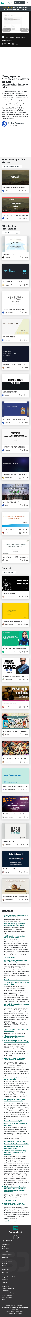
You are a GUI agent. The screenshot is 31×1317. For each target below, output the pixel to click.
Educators (4, 1263)
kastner (7, 872)
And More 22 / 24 (10, 1200)
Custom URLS (6, 1290)
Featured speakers (7, 1254)
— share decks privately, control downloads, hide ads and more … (15, 8)
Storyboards (5, 1248)
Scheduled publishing (8, 1293)
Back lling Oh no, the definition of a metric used (16, 1124)
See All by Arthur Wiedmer (11, 166)
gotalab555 (8, 477)
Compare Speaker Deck (8, 1277)
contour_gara (9, 312)
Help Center (5, 1272)
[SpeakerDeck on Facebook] (13, 1236)
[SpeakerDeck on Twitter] (17, 1236)
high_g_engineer (9, 285)
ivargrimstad (9, 817)
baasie (7, 734)
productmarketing (10, 789)
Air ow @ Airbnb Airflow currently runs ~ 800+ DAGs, (16, 961)
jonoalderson (9, 707)
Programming (8, 40)
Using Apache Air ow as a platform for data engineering (16, 916)
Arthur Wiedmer (16, 123)
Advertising (5, 1279)
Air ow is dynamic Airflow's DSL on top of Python (16, 983)
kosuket (7, 422)
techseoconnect (10, 652)
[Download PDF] (17, 44)
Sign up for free (19, 3)
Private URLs (5, 1286)
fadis (6, 505)
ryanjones (8, 762)
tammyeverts (9, 899)
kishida (7, 532)
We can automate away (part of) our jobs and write (16, 1030)
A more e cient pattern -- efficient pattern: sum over (15, 1078)
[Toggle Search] (27, 2)
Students (4, 1265)
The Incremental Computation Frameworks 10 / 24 (14, 1036)
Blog (3, 1274)
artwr (6, 190)
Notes (3, 1299)
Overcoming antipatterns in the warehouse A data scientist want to (16, 1041)
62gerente (8, 844)
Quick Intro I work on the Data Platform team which (14, 936)
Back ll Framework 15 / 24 (13, 1121)
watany (7, 395)
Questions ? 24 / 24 (10, 1221)
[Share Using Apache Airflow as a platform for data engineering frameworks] (9, 43)
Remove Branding (7, 1295)
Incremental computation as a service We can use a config (14, 1100)
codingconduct (9, 596)
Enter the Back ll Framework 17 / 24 (16, 1141)
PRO (17, 651)
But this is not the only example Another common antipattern (15, 1059)
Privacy (17, 1311)
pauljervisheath (9, 624)
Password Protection (8, 1288)
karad (6, 560)
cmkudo (7, 450)
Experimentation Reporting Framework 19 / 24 (13, 1147)
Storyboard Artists (7, 1261)
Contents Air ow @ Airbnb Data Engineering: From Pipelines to (14, 924)
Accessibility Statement (15, 1313)
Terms (12, 1311)
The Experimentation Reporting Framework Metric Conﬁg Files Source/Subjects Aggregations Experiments (15, 1189)
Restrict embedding (7, 1297)
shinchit (7, 367)
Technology (5, 1246)
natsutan (7, 340)
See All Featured (8, 572)
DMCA (22, 1311)
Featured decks (6, 1252)
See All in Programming (10, 232)
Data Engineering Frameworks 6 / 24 (16, 980)
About (8, 1311)
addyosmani (8, 679)
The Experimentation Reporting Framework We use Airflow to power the (15, 1152)
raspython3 (8, 257)
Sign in (10, 3)
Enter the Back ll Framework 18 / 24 (16, 1144)
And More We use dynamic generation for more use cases (14, 1204)
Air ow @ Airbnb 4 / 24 (11, 957)
